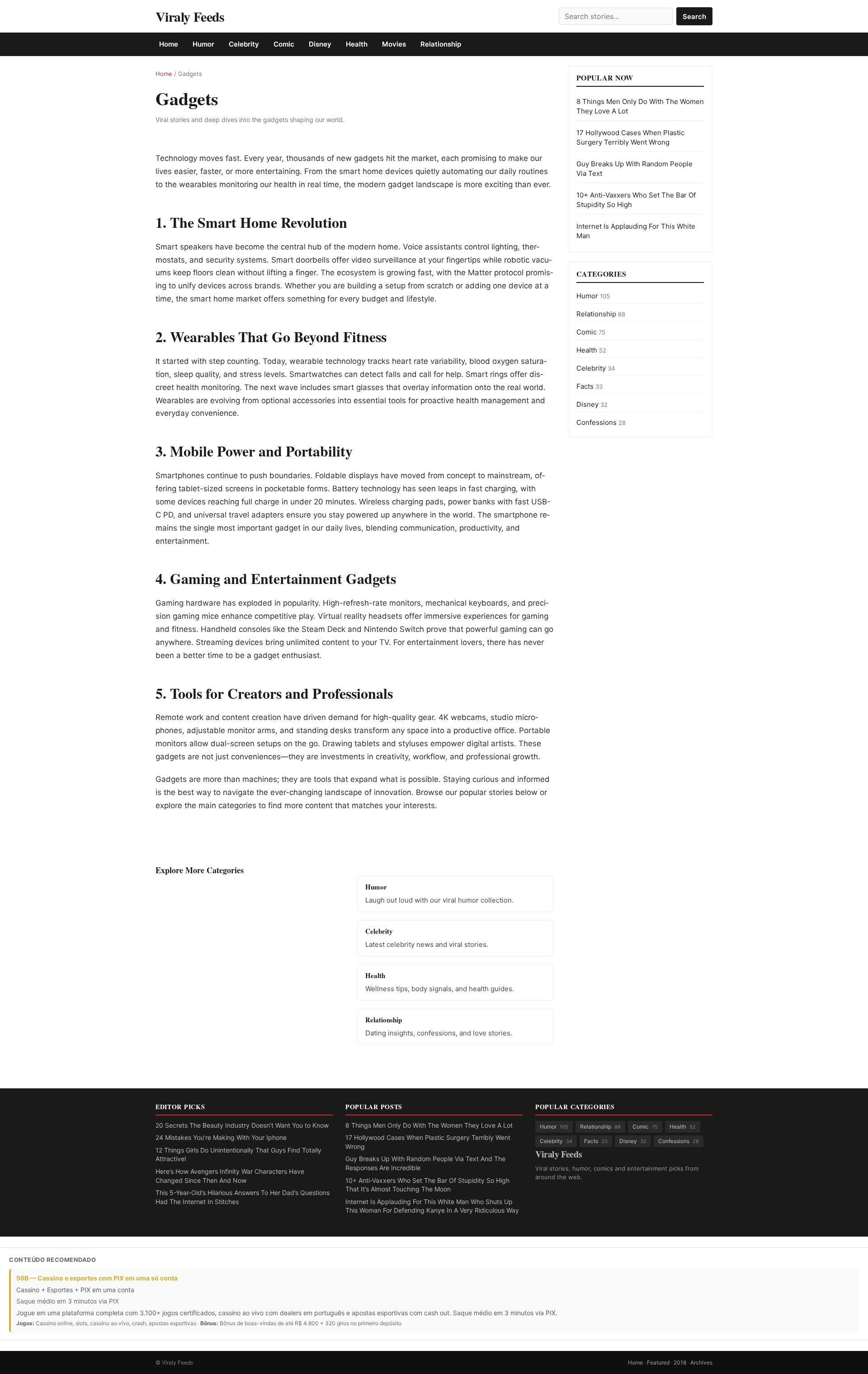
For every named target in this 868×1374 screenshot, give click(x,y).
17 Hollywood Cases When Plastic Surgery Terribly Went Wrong (630, 137)
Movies (394, 44)
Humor (203, 44)
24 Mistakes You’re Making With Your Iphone (221, 1137)
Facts (589, 386)
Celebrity (244, 44)
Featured (658, 1362)
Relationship (440, 44)
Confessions (601, 422)
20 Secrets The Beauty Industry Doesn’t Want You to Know (242, 1125)
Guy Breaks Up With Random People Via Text (634, 169)
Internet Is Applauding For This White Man (635, 231)
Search (694, 16)
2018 (680, 1362)
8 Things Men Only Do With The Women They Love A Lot (640, 106)
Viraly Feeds (190, 16)
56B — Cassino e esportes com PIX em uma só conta (97, 1278)
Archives (701, 1362)
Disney (320, 44)
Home (168, 44)
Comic (284, 44)
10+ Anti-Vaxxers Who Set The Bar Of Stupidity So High (636, 200)
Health (357, 44)
